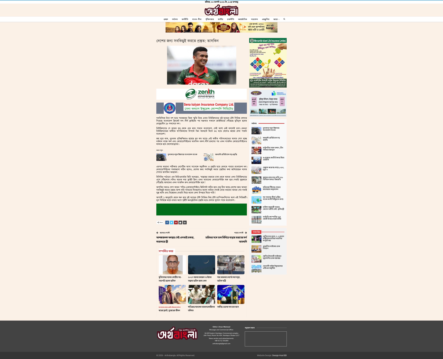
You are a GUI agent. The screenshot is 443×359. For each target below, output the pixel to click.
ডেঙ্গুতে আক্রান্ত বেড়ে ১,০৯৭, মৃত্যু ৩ (273, 168)
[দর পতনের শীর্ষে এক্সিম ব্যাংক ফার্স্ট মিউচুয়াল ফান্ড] (256, 200)
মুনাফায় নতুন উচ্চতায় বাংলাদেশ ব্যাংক (182, 154)
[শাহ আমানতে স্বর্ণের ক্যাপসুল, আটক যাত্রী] (230, 264)
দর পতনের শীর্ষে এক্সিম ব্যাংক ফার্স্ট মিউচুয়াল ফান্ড (273, 198)
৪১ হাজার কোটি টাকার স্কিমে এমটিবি (273, 158)
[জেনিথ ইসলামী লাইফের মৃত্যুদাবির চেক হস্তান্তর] (256, 259)
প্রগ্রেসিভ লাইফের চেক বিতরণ (271, 247)
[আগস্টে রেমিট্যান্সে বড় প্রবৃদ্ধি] (209, 157)
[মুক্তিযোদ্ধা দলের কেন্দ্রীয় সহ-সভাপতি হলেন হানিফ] (172, 264)
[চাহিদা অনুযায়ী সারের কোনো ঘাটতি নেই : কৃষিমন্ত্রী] (256, 209)
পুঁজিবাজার (209, 19)
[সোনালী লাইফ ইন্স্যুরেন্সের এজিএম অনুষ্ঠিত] (256, 268)
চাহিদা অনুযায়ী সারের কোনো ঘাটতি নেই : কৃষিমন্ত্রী (273, 208)
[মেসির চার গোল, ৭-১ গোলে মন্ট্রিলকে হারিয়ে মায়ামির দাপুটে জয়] (256, 239)
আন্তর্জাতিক (242, 19)
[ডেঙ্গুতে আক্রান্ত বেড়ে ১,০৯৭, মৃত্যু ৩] (256, 170)
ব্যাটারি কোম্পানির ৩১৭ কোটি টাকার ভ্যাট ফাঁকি (272, 218)
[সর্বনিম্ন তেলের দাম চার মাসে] (230, 294)
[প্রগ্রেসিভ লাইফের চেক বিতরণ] (256, 249)
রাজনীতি (230, 19)
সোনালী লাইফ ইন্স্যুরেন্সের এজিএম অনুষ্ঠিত (273, 267)
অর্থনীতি (185, 19)
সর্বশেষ (175, 19)
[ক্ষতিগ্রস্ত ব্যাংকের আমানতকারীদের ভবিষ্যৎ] (201, 294)
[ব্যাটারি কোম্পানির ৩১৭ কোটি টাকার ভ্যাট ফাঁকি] (256, 219)
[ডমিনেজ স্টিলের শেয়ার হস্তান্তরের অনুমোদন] (256, 190)
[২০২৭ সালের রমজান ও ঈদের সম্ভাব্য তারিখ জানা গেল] (201, 264)
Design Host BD (279, 355)
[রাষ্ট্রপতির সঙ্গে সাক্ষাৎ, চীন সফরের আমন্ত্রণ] (256, 150)
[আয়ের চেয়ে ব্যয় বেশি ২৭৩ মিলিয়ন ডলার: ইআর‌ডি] (256, 180)
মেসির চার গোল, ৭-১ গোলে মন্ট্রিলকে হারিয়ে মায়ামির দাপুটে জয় (273, 238)
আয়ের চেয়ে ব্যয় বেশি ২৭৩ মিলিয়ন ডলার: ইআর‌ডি (273, 178)
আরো (275, 19)
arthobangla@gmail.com (221, 343)
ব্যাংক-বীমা (196, 19)
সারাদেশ (254, 19)
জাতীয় (220, 19)
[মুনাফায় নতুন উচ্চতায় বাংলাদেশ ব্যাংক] (161, 157)
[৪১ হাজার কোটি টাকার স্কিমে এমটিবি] (256, 160)
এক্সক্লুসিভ (265, 19)
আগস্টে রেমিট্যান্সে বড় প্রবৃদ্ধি (226, 154)
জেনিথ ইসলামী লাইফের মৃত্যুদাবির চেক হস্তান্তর (272, 257)
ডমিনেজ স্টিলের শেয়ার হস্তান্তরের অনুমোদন (272, 188)
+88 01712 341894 (221, 341)
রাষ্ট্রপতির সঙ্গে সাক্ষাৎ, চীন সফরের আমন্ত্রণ (273, 148)
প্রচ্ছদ (166, 19)
